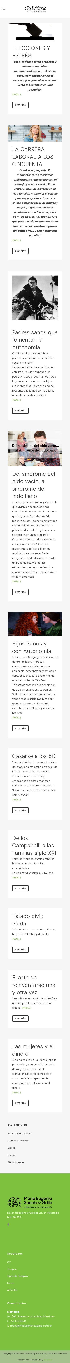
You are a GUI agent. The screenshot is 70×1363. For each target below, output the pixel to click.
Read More (20, 105)
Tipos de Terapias (17, 1276)
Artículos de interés (19, 1133)
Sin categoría (16, 1162)
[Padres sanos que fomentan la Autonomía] (35, 298)
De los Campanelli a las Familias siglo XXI (34, 845)
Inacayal (48, 1359)
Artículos (12, 1290)
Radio (11, 1155)
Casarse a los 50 (34, 756)
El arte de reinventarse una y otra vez (33, 985)
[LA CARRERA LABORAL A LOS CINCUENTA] (35, 133)
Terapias (12, 1269)
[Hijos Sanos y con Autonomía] (35, 624)
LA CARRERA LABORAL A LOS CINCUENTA (32, 157)
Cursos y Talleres (18, 1140)
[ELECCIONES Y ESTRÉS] (35, 31)
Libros (11, 1147)
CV (9, 1262)
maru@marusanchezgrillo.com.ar (31, 1325)
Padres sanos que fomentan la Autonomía (35, 340)
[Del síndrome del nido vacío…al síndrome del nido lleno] (35, 448)
